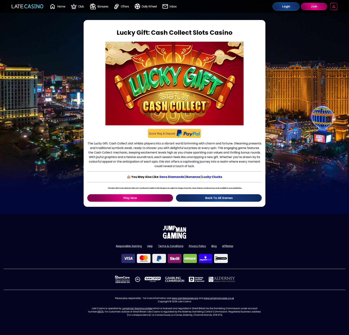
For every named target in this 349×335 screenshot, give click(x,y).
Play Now (130, 198)
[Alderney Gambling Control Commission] (222, 279)
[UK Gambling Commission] (174, 279)
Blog (214, 246)
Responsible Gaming (129, 246)
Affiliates (227, 246)
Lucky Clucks (212, 177)
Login (286, 6)
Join (314, 6)
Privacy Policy (197, 246)
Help (150, 246)
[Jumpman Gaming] (174, 238)
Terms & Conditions (170, 246)
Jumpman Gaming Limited (137, 308)
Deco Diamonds (172, 177)
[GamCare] (122, 279)
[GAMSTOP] (153, 279)
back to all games (219, 198)
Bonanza (193, 177)
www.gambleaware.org (185, 298)
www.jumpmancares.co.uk (219, 298)
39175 (100, 311)
